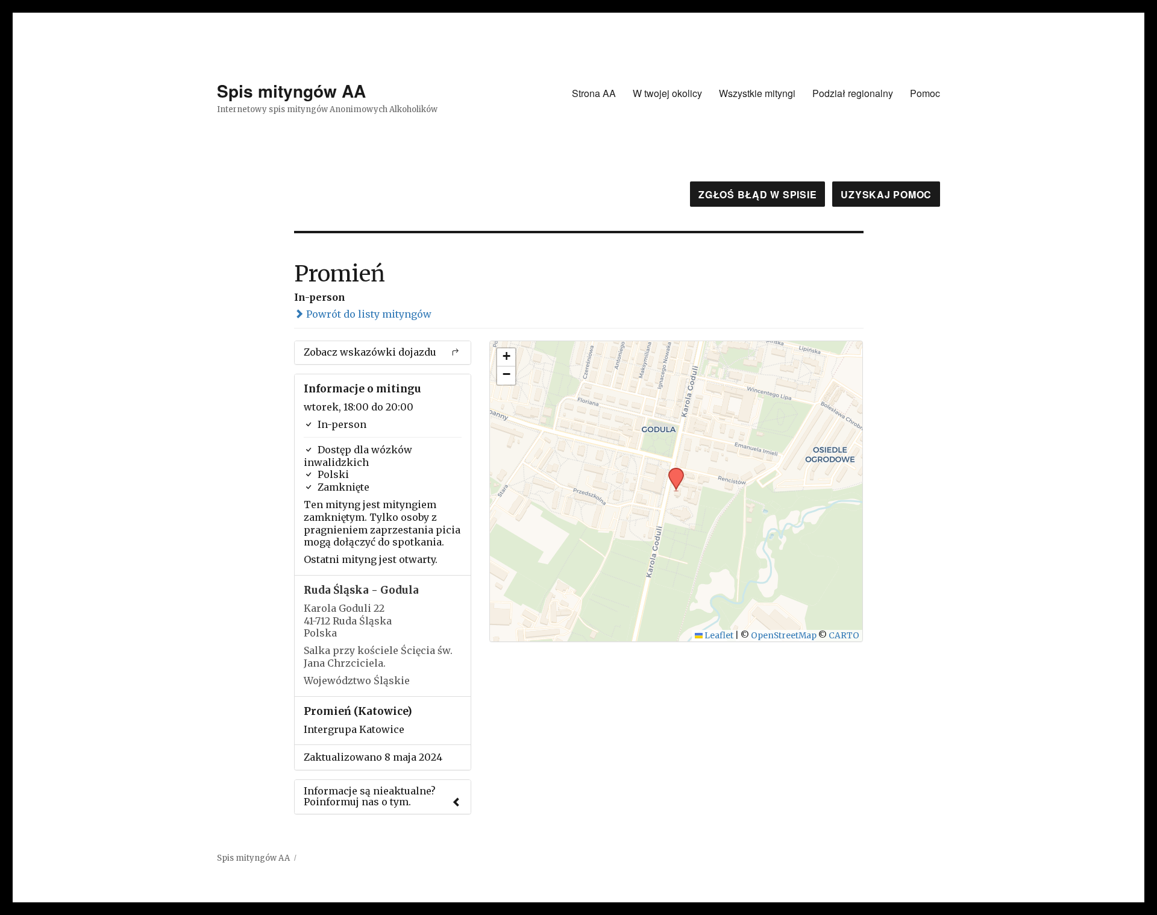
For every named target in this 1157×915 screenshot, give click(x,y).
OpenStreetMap (784, 635)
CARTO (844, 635)
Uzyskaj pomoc (886, 194)
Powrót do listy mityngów (367, 314)
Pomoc (925, 93)
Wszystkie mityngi (757, 93)
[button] (672, 471)
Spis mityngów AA (291, 90)
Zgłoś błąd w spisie (757, 194)
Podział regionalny (852, 93)
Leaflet (718, 635)
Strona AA (594, 93)
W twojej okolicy (667, 93)
